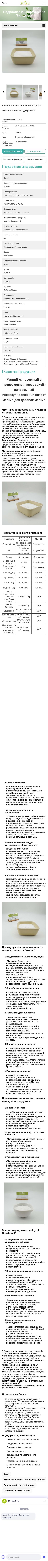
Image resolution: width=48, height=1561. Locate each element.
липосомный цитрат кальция (19, 1485)
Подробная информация (12, 160)
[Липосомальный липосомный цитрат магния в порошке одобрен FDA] (23, 56)
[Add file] (3, 1557)
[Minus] (44, 1501)
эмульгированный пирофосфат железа (24, 1480)
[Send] (44, 1557)
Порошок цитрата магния (17, 1491)
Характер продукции (35, 160)
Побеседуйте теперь (13, 151)
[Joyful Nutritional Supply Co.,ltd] (25, 3)
